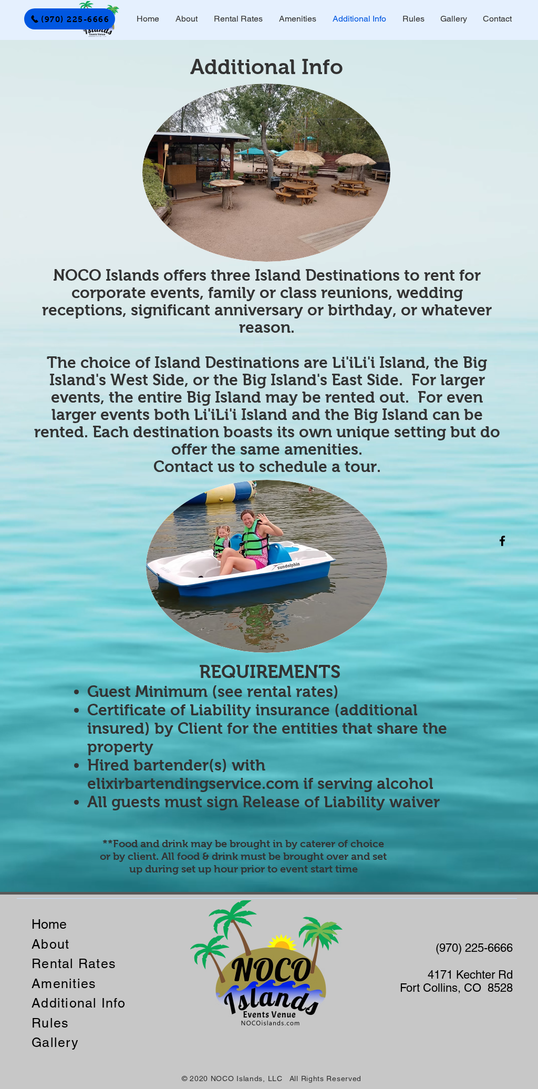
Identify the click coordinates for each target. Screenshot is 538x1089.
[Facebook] (502, 541)
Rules (50, 1023)
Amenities (64, 983)
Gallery (55, 1042)
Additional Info (79, 1003)
